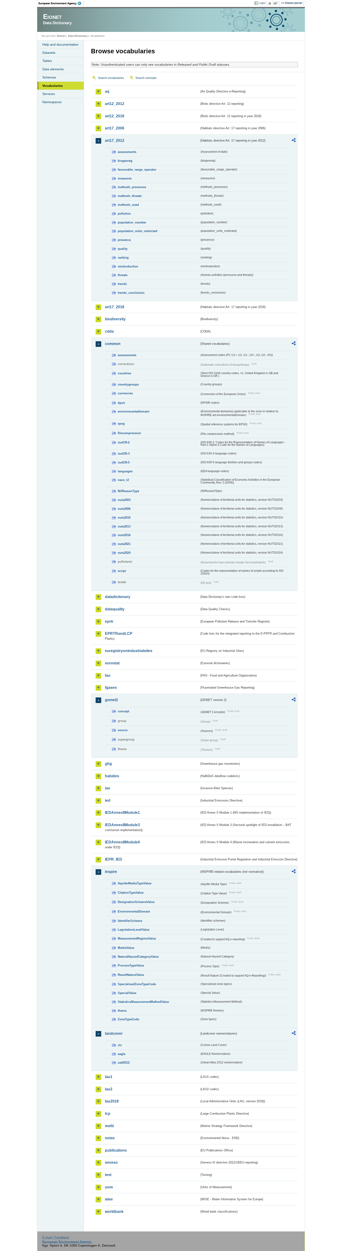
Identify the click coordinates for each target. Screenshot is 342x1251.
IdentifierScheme (130, 921)
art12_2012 (114, 104)
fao (108, 675)
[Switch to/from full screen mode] (276, 3)
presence (124, 240)
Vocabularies (52, 86)
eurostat (112, 663)
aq (107, 91)
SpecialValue (127, 993)
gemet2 (111, 700)
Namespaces (52, 102)
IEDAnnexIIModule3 (122, 825)
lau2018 (112, 1101)
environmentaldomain (133, 411)
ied (107, 800)
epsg (121, 423)
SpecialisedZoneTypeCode (137, 984)
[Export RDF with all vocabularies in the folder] (293, 141)
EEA (61, 3)
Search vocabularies (111, 78)
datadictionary (117, 597)
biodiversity (115, 319)
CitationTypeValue (131, 892)
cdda (109, 331)
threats (122, 275)
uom (109, 1187)
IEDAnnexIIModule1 (122, 813)
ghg (108, 764)
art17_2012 (114, 140)
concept (123, 711)
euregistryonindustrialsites (128, 651)
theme (122, 1010)
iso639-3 (124, 453)
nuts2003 (124, 500)
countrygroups (128, 384)
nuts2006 (124, 509)
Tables (47, 61)
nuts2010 (124, 517)
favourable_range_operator (137, 169)
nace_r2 (123, 480)
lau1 (108, 1077)
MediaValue (126, 948)
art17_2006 (114, 128)
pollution (124, 213)
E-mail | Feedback (55, 1237)
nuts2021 (124, 544)
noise (110, 1138)
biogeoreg (125, 160)
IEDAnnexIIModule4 (122, 842)
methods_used (128, 204)
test (108, 1175)
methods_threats (130, 196)
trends (122, 284)
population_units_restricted (137, 231)
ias (107, 788)
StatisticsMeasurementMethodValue (143, 1002)
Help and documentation (60, 44)
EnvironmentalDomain (134, 911)
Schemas (49, 77)
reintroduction (128, 266)
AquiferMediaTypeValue (134, 883)
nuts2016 (124, 535)
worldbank (114, 1212)
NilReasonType (128, 491)
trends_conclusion (131, 292)
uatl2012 (124, 1062)
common (113, 344)
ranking (123, 257)
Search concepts (146, 78)
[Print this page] (270, 3)
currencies (125, 393)
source (122, 730)
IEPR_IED (113, 859)
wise (109, 1199)
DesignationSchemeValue (136, 902)
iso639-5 (124, 462)
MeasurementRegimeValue (137, 938)
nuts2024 (124, 552)
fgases (111, 688)
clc (120, 1045)
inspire (111, 872)
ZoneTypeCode (128, 1019)
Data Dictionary (77, 35)
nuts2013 (124, 526)
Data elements (53, 69)
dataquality (114, 609)
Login (262, 3)
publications (116, 1150)
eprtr (109, 621)
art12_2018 (114, 116)
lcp (107, 1114)
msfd (109, 1126)
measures (125, 178)
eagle (121, 1054)
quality (122, 248)
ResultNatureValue (131, 975)
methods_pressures (132, 187)
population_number (132, 222)
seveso (111, 1162)
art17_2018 (114, 307)
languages (125, 471)
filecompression (129, 433)
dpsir (121, 403)
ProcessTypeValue (131, 965)
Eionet (61, 35)
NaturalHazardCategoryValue (138, 956)
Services (48, 94)
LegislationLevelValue (133, 929)
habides (112, 776)
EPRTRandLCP (118, 634)
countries (124, 373)
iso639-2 (124, 442)
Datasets (48, 52)
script (122, 571)
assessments (127, 152)
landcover (114, 1033)
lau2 (108, 1089)
